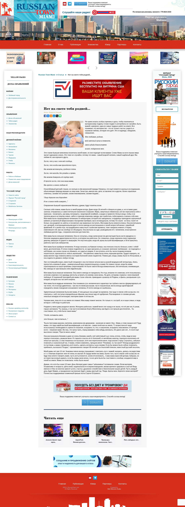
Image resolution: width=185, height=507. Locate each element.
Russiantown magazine (16, 311)
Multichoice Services (15, 206)
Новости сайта (13, 195)
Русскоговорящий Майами (17, 268)
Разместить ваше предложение (19, 179)
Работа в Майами (14, 176)
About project (12, 314)
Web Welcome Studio (114, 489)
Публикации (75, 44)
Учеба (10, 160)
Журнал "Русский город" (16, 198)
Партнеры (121, 44)
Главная (47, 44)
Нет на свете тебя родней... (79, 75)
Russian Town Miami (46, 75)
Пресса (11, 244)
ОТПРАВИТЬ (166, 229)
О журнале (12, 201)
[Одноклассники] (51, 116)
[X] (57, 116)
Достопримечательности (17, 98)
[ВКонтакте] (48, 116)
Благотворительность (15, 265)
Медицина (12, 158)
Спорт (10, 246)
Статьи (61, 75)
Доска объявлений (15, 118)
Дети (10, 259)
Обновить (167, 217)
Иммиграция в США (15, 219)
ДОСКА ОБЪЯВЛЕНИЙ (18, 84)
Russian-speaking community (18, 308)
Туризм (10, 155)
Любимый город (14, 95)
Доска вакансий (13, 182)
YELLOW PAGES (18, 77)
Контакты (137, 44)
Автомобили (12, 146)
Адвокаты (11, 144)
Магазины (11, 149)
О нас (60, 44)
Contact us (12, 316)
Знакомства (93, 44)
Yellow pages (12, 121)
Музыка (11, 284)
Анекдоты (11, 295)
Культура (11, 281)
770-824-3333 (165, 12)
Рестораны (12, 289)
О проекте (12, 203)
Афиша (11, 286)
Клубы (10, 292)
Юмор (107, 44)
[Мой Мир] (54, 116)
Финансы (11, 163)
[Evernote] (60, 116)
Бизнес (10, 152)
